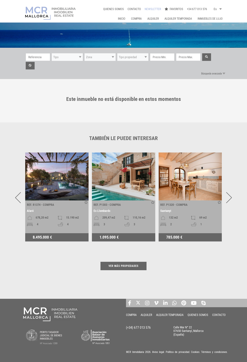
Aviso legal (158, 352)
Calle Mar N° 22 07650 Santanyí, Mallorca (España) (188, 331)
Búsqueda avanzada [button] (211, 73)
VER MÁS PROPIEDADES (123, 266)
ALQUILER (153, 18)
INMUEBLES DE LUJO (210, 18)
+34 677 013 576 (197, 9)
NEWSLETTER (153, 9)
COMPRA (136, 18)
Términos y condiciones (214, 352)
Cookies (195, 352)
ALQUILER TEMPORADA (178, 18)
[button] (67, 57)
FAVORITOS (177, 9)
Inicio (121, 18)
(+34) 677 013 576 (138, 328)
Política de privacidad (177, 352)
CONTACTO (134, 9)
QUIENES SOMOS (113, 9)
